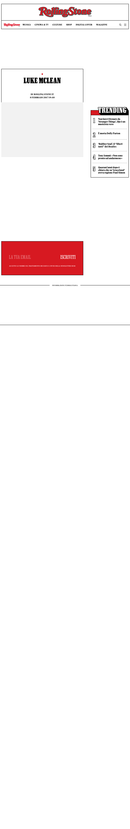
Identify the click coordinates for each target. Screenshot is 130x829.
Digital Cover (84, 25)
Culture (57, 25)
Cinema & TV (42, 25)
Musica (27, 25)
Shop (69, 25)
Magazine (101, 25)
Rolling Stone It (44, 94)
